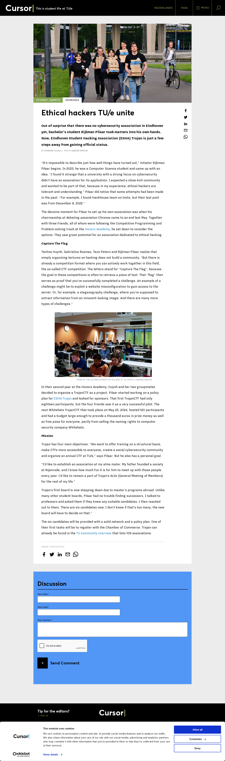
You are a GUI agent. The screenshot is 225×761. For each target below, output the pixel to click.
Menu (204, 7)
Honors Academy (97, 229)
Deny (197, 748)
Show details (50, 754)
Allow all (197, 729)
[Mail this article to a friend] (186, 130)
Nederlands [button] (163, 8)
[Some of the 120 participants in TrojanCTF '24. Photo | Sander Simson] (103, 344)
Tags (184, 8)
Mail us (44, 715)
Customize (195, 738)
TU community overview (94, 533)
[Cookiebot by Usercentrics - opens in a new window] (21, 754)
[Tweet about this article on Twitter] (186, 117)
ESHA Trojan (63, 398)
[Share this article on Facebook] (186, 110)
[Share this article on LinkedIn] (186, 123)
